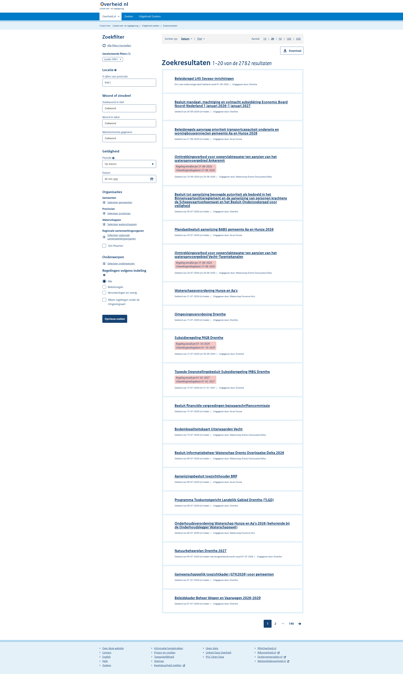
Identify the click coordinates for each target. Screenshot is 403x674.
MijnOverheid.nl (267, 648)
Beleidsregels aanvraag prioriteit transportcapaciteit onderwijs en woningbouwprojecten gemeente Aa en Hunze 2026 (227, 131)
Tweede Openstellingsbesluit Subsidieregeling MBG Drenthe (222, 372)
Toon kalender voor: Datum (152, 179)
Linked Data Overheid (218, 652)
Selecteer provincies (119, 213)
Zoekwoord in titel (113, 102)
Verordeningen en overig (122, 292)
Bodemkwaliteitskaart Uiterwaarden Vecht (209, 429)
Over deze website (113, 648)
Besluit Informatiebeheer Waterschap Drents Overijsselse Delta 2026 (229, 453)
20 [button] (272, 39)
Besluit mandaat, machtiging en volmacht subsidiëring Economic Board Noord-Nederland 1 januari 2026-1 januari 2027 (231, 104)
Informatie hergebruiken (168, 648)
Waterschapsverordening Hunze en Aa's (206, 290)
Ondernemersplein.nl (270, 657)
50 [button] (280, 39)
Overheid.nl (109, 17)
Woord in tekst (111, 117)
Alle (110, 281)
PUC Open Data (215, 657)
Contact (106, 652)
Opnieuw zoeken (115, 319)
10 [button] (264, 39)
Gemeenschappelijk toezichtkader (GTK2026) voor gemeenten (224, 574)
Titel (201, 39)
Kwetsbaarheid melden (168, 665)
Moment (113, 158)
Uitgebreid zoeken (150, 25)
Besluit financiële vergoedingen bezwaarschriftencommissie (222, 406)
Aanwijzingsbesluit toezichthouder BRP (206, 476)
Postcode (115, 70)
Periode (106, 157)
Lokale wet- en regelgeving (125, 25)
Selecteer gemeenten (119, 202)
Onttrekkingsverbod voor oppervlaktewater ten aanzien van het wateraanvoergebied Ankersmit (226, 159)
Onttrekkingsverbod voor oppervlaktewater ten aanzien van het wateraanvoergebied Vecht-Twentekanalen (226, 255)
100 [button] (289, 39)
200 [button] (298, 39)
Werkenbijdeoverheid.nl (272, 661)
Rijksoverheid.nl (267, 652)
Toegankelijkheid (164, 657)
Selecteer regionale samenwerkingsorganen (121, 236)
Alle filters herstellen (119, 45)
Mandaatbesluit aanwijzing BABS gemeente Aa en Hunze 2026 (224, 229)
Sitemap (159, 661)
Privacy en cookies (164, 652)
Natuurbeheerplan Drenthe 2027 (201, 551)
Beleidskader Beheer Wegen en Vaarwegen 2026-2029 (218, 598)
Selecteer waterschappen (122, 224)
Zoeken (128, 16)
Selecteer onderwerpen (121, 263)
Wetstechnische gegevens (117, 132)
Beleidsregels (115, 287)
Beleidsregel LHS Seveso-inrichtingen (204, 78)
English (106, 657)
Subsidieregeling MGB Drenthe (199, 338)
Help (105, 661)
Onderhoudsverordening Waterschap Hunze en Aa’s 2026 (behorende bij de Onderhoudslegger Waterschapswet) (232, 525)
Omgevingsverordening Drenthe (200, 314)
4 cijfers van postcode (115, 76)
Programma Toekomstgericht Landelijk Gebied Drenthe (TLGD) (224, 500)
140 (291, 624)
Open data (212, 648)
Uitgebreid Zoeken (150, 16)
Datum (106, 172)
